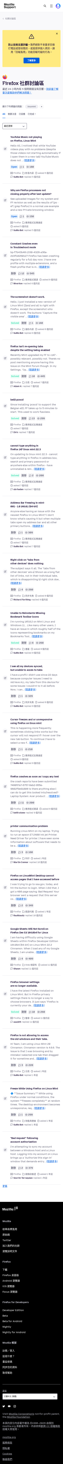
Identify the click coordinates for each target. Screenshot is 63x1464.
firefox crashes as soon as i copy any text (34, 776)
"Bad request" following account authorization (24, 1140)
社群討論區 (10, 18)
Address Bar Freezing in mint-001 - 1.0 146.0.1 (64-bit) (27, 504)
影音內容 (29, 173)
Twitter (6, 1240)
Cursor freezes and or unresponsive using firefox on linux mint (31, 721)
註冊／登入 (8, 1350)
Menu (51, 6)
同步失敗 (29, 596)
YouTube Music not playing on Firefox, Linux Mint (26, 139)
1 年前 (35, 1075)
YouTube (9, 1406)
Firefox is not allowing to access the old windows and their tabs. (29, 1037)
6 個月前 (35, 283)
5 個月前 (36, 177)
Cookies (7, 1453)
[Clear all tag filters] (41, 106)
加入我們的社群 (11, 1245)
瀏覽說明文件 (9, 1251)
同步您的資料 (9, 1367)
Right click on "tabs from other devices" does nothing (26, 561)
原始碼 (6, 1234)
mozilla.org (9, 1437)
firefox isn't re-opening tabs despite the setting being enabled (30, 348)
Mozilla (10, 1209)
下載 (4, 1269)
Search (45, 6)
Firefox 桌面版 (10, 1275)
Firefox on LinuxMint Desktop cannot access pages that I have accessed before (34, 877)
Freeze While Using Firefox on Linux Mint (34, 1088)
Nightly (6, 1326)
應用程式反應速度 (33, 222)
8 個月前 (44, 599)
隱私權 (6, 1448)
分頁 (27, 382)
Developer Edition (13, 1310)
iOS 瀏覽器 (8, 1286)
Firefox (17, 173)
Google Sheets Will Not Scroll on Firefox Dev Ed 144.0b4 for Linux (29, 930)
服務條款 (7, 1442)
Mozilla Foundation (18, 1417)
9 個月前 (38, 812)
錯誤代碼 (29, 911)
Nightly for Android (14, 1332)
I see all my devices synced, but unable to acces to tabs (26, 668)
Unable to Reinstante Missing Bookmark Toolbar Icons (27, 615)
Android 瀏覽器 (11, 1280)
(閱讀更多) (29, 160)
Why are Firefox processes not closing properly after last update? (30, 192)
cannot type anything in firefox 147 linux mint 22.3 (25, 447)
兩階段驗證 (30, 1174)
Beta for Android (12, 1321)
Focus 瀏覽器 (9, 1291)
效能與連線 (30, 1121)
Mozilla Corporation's (21, 1413)
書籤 (27, 649)
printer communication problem (29, 826)
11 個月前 (33, 968)
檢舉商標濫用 (9, 1229)
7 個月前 (35, 386)
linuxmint (32, 107)
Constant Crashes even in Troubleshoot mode (24, 245)
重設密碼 (7, 1361)
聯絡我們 (7, 1459)
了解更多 (31, 60)
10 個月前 (42, 862)
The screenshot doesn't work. (27, 296)
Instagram (14, 1406)
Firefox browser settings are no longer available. (24, 984)
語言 (4, 1391)
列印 (27, 858)
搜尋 (27, 1018)
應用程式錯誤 (31, 279)
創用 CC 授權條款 (50, 1426)
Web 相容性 (31, 965)
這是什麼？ (8, 1356)
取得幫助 (7, 1372)
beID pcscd (16, 399)
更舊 (4, 1186)
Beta (5, 1315)
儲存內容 (29, 329)
